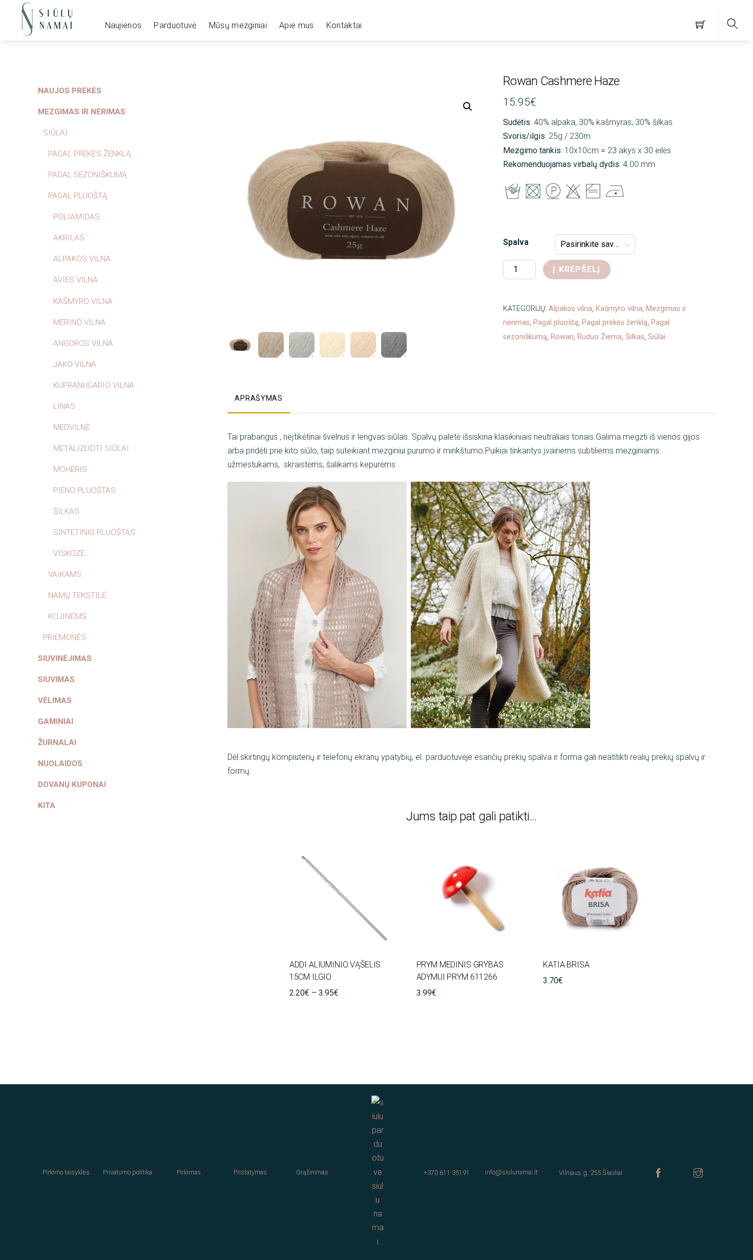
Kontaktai (344, 25)
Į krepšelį (576, 269)
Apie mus (296, 25)
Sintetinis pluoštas (94, 532)
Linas (64, 406)
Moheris (70, 469)
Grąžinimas (312, 1172)
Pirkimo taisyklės (66, 1172)
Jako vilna (74, 364)
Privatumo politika (127, 1172)
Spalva (516, 242)
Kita (46, 805)
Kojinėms (67, 616)
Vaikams (64, 574)
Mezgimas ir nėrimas (82, 111)
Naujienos (123, 25)
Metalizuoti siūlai (91, 448)
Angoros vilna (83, 343)
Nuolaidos (60, 763)
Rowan (562, 337)
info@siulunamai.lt (511, 1172)
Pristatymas (250, 1172)
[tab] (258, 399)
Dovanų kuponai (72, 784)
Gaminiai (55, 721)
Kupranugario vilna (93, 385)
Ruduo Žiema (599, 337)
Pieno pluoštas (84, 490)
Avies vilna (75, 279)
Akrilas (69, 237)
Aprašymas (258, 398)
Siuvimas (56, 679)
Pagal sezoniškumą (87, 174)
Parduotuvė (175, 25)
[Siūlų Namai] (46, 18)
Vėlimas (55, 700)
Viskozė (69, 553)
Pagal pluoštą (555, 322)
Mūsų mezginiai (238, 25)
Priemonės (64, 637)
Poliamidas (76, 216)
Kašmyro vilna (619, 308)
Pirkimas (189, 1172)
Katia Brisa (566, 964)
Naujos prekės (69, 90)
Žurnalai (57, 742)
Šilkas (634, 337)
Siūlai (656, 337)
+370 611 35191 (447, 1172)
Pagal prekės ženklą (614, 322)
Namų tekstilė (77, 595)
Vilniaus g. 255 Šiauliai (590, 1172)
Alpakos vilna (570, 308)
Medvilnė (71, 427)
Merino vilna (79, 322)
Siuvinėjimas (65, 658)
